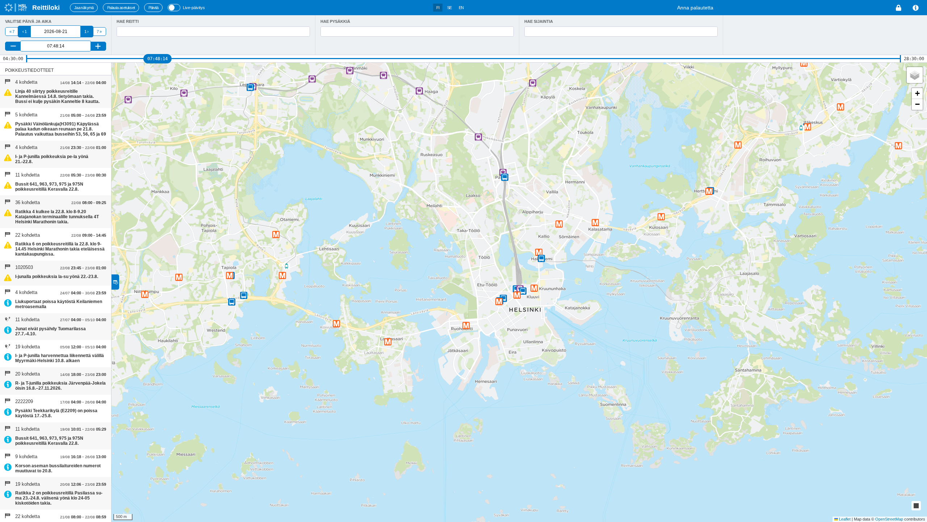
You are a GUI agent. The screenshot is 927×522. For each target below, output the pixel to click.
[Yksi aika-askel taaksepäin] (13, 46)
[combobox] (213, 31)
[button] (523, 291)
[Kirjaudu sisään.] (898, 7)
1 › (86, 31)
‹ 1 (24, 31)
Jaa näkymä (84, 7)
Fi (438, 7)
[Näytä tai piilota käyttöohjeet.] (916, 7)
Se (449, 7)
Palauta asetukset (121, 7)
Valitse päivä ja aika (28, 21)
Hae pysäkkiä (335, 21)
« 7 (11, 31)
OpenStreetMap (889, 519)
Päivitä (153, 7)
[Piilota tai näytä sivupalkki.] (115, 282)
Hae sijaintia (538, 21)
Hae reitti (128, 21)
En (461, 7)
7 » (99, 31)
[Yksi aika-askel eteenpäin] (98, 46)
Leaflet (844, 519)
